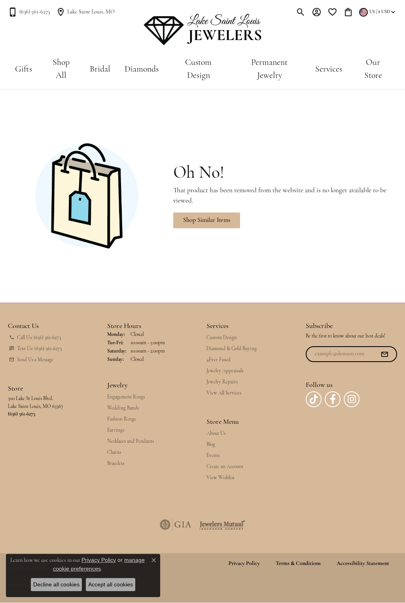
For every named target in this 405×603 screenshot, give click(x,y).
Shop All (61, 69)
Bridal (100, 69)
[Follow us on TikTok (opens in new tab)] (314, 399)
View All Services (223, 393)
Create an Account (224, 466)
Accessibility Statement (363, 564)
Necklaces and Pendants (130, 441)
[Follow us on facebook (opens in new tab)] (333, 399)
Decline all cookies (56, 584)
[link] (29, 12)
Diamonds (142, 69)
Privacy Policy (244, 564)
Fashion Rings (121, 419)
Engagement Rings (126, 397)
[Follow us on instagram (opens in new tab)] (352, 399)
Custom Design (198, 69)
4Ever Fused (218, 359)
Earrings (115, 430)
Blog (210, 444)
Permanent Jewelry (269, 69)
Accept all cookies (110, 584)
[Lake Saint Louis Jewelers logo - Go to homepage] (202, 29)
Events (213, 455)
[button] (301, 12)
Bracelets (115, 463)
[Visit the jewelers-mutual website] (222, 525)
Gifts (23, 69)
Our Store (373, 69)
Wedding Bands (123, 408)
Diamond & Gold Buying (231, 348)
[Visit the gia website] (175, 525)
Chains (114, 452)
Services (328, 69)
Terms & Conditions (298, 564)
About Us (215, 433)
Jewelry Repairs (222, 382)
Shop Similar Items (206, 220)
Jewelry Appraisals (224, 371)
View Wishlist (220, 477)
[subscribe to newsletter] (384, 354)
